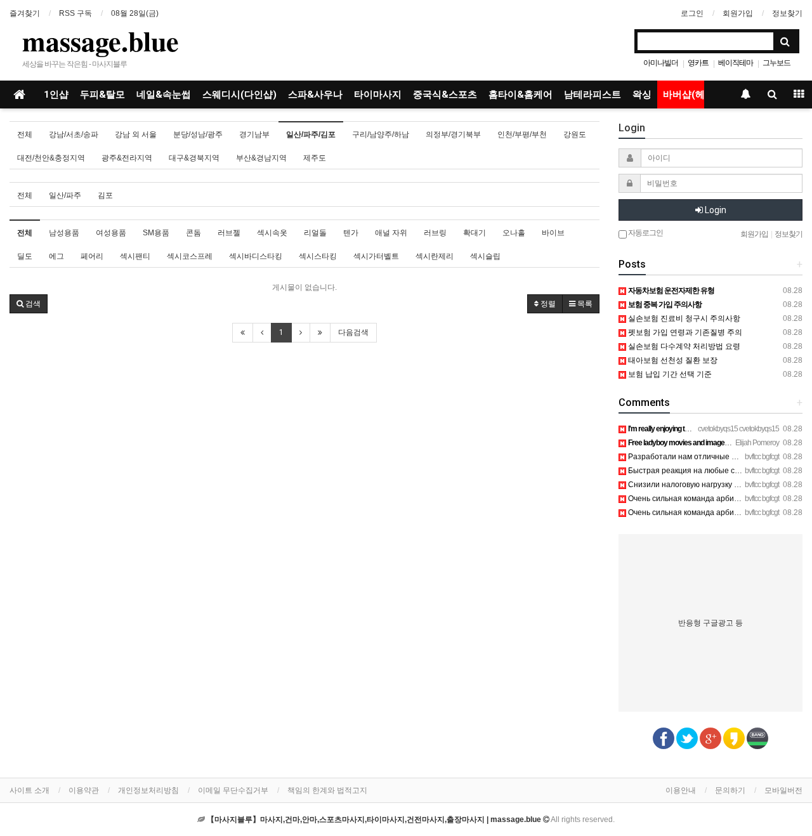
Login (714, 210)
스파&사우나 (315, 94)
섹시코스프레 (190, 256)
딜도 (24, 256)
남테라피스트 (592, 94)
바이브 (553, 232)
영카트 (698, 62)
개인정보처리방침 (148, 790)
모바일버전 (783, 790)
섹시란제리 (435, 256)
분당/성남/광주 (198, 134)
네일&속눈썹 (163, 94)
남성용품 (64, 232)
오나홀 (513, 232)
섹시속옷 (272, 232)
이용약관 (84, 790)
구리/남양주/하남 (380, 134)
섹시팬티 (135, 256)
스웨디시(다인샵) (239, 94)
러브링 (435, 232)
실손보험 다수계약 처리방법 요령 (683, 346)
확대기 (474, 232)
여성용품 (111, 232)
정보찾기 (787, 13)
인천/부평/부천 (522, 134)
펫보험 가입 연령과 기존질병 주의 (684, 332)
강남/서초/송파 (73, 134)
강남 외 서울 (136, 134)
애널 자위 (391, 232)
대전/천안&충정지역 (51, 157)
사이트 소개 (29, 790)
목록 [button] (584, 303)
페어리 (92, 256)
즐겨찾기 (25, 13)
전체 (24, 134)
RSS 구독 (75, 13)
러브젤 (229, 232)
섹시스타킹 (318, 256)
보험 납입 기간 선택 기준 (669, 374)
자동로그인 (645, 232)
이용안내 (680, 790)
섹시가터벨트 (376, 256)
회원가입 (738, 13)
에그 (56, 256)
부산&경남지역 (261, 157)
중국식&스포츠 (445, 94)
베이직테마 (735, 62)
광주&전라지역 (127, 157)
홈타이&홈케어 (520, 94)
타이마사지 (378, 94)
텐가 (350, 232)
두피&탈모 (102, 94)
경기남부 (254, 134)
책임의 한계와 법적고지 (327, 790)
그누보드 (776, 62)
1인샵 (56, 94)
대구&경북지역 (194, 157)
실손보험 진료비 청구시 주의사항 (683, 318)
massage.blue (100, 40)
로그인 (692, 13)
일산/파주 (65, 195)
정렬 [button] (547, 303)
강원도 (574, 134)
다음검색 (353, 332)
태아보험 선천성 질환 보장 (671, 360)
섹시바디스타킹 (255, 256)
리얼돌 (315, 232)
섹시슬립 (485, 256)
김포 (105, 195)
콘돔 (193, 232)
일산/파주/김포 (311, 134)
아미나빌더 (660, 62)
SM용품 (156, 232)
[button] (29, 303)
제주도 (314, 157)
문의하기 (730, 790)
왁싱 (642, 94)
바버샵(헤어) (690, 94)
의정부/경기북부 (453, 134)
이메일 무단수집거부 (233, 790)
